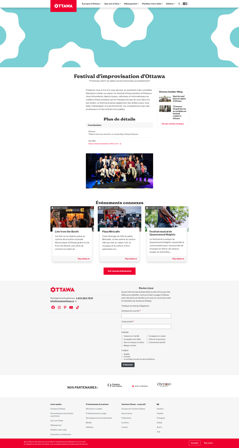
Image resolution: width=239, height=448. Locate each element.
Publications (126, 418)
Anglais (127, 354)
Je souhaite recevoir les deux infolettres (139, 359)
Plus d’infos (83, 259)
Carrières (125, 423)
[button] (179, 3)
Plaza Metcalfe (111, 231)
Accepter (194, 443)
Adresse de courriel (130, 311)
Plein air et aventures (157, 339)
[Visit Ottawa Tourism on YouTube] (71, 308)
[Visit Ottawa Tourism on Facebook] (53, 308)
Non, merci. (208, 443)
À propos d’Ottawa (57, 409)
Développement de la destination (99, 418)
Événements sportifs (157, 342)
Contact (124, 427)
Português (161, 418)
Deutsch (160, 409)
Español (160, 413)
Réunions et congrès (94, 409)
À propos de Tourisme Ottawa (133, 409)
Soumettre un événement (60, 434)
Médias (89, 423)
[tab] (119, 125)
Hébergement (130, 4)
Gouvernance (126, 413)
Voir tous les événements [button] (119, 271)
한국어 (159, 427)
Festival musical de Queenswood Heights (162, 233)
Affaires (170, 4)
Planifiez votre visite (151, 4)
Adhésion (89, 427)
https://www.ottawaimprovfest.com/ (103, 144)
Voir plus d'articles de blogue (173, 124)
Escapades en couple (157, 336)
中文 (158, 432)
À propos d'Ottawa (91, 4)
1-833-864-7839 (84, 298)
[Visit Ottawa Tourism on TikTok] (77, 308)
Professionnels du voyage (96, 413)
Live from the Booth (67, 231)
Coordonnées (94, 125)
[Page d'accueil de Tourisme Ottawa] (63, 6)
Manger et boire (130, 346)
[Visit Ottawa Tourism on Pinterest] (65, 308)
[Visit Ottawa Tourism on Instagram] (59, 308)
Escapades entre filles (132, 339)
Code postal (127, 321)
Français (127, 357)
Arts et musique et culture (134, 342)
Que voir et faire (111, 4)
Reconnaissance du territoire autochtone (61, 414)
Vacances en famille (131, 336)
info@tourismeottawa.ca (62, 301)
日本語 (159, 423)
